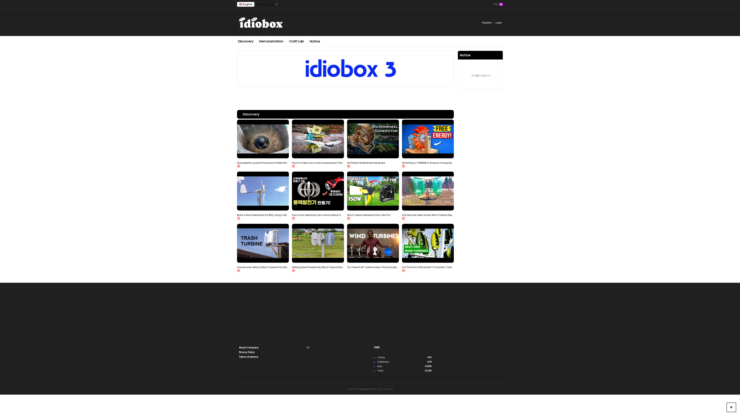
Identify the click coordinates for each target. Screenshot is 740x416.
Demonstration (271, 41)
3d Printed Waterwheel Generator (366, 162)
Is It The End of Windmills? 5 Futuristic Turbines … (428, 267)
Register (487, 22)
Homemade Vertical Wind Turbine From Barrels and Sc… (263, 267)
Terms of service (248, 356)
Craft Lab (296, 41)
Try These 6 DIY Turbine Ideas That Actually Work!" (373, 267)
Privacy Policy (247, 352)
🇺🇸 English (245, 4)
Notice (315, 41)
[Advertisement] (345, 97)
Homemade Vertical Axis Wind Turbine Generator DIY (428, 215)
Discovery (245, 41)
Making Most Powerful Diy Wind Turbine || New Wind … (318, 267)
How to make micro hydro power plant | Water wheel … (318, 162)
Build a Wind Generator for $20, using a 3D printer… (263, 215)
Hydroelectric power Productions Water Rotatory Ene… (263, 162)
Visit (497, 4)
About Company (249, 347)
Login (499, 22)
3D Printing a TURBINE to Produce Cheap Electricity (428, 162)
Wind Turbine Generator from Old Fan (369, 215)
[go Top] (731, 407)
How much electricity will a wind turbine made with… (318, 215)
